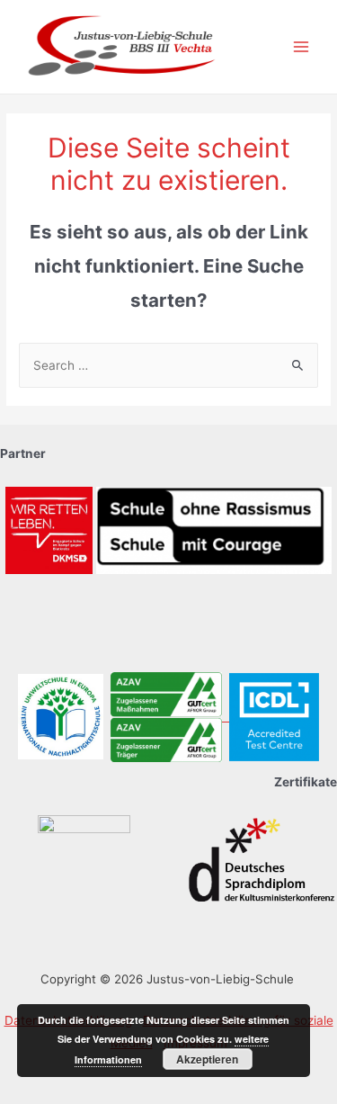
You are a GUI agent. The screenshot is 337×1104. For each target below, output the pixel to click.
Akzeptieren (207, 1059)
